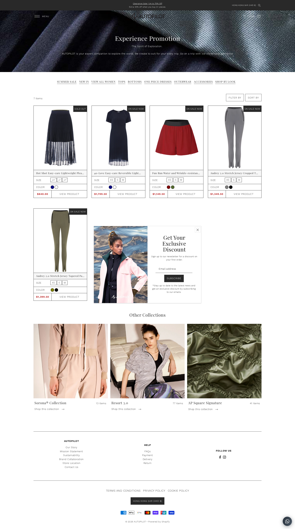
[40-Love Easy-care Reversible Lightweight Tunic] (118, 138)
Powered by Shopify (159, 521)
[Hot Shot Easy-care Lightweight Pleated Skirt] (60, 138)
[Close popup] (197, 230)
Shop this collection (47, 409)
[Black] (230, 187)
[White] (56, 187)
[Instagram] (224, 457)
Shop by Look (225, 81)
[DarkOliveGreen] (172, 187)
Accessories (203, 81)
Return (148, 463)
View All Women (103, 81)
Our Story (71, 447)
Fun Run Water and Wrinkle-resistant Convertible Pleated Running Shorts (198, 173)
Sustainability (71, 455)
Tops (121, 81)
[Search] (259, 5)
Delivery (147, 459)
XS (53, 179)
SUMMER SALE (67, 81)
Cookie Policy (178, 490)
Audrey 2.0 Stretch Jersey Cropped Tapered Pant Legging (245, 173)
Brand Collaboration (71, 459)
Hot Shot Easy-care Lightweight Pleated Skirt (64, 173)
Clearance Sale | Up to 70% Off (147, 3)
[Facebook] (220, 457)
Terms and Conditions (123, 490)
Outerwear (182, 81)
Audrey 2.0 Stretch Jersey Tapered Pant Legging (66, 276)
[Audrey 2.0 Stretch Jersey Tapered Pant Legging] (60, 241)
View (69, 194)
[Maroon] (168, 187)
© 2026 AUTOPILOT (135, 521)
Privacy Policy (154, 490)
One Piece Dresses (158, 81)
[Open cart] (244, 16)
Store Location (71, 463)
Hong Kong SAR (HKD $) (244, 5)
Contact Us (71, 467)
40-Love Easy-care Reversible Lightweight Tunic (124, 173)
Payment (147, 455)
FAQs (147, 451)
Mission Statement (71, 451)
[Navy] (52, 187)
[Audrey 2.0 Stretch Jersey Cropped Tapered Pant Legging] (235, 138)
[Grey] (226, 187)
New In (84, 81)
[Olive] (52, 290)
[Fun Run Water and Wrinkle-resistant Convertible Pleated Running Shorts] (176, 138)
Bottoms (135, 81)
